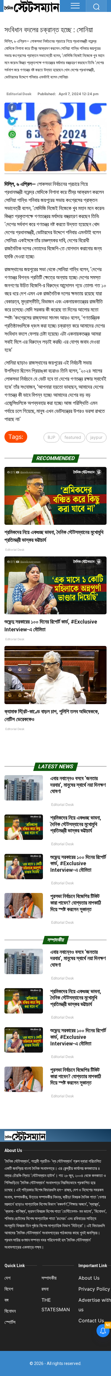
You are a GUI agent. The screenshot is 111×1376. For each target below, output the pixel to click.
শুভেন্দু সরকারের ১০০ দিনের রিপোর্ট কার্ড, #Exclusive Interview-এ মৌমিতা (78, 863)
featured (73, 437)
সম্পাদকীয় (49, 1278)
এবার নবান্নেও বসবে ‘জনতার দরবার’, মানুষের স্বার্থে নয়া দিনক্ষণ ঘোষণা (78, 784)
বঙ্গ (6, 1300)
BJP (51, 437)
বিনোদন (10, 1311)
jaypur (96, 437)
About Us (13, 1150)
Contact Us (91, 1320)
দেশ (7, 1278)
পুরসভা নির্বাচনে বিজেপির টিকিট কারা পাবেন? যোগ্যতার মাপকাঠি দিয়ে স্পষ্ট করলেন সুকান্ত (75, 902)
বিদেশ (8, 1289)
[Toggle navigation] (75, 6)
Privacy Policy (94, 1289)
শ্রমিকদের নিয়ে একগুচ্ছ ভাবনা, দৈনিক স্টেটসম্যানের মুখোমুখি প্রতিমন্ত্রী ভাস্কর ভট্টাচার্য (75, 824)
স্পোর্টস (9, 1322)
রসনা (45, 1289)
